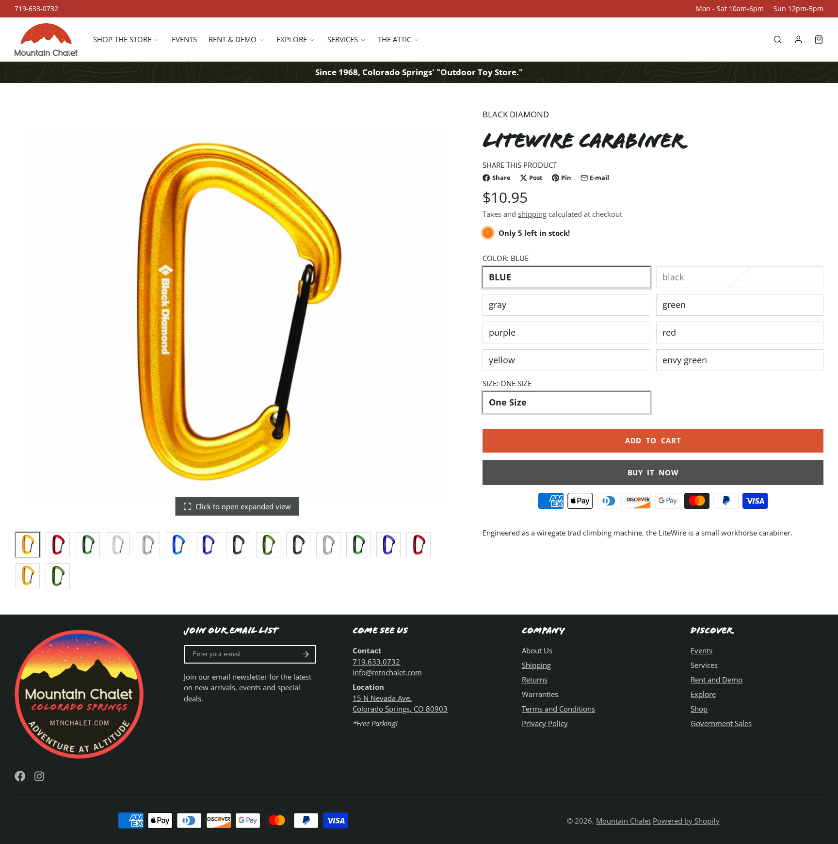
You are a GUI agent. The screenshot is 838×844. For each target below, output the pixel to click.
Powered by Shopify (686, 821)
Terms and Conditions (558, 709)
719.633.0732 (376, 661)
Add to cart (653, 440)
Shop (699, 709)
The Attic (394, 39)
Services (342, 39)
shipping (532, 214)
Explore (291, 39)
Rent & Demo (233, 39)
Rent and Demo (716, 679)
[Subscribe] (305, 654)
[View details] (81, 692)
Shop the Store (122, 39)
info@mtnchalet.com (387, 672)
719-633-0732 (36, 8)
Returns (535, 679)
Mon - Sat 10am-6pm (730, 8)
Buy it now (653, 472)
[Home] (46, 39)
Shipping (536, 665)
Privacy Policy (545, 723)
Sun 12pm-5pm (798, 8)
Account (798, 39)
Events (184, 39)
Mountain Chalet (623, 821)
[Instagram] (40, 776)
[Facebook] (20, 776)
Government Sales (721, 723)
